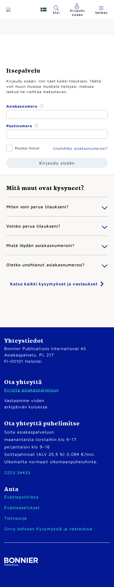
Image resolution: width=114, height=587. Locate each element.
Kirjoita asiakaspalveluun (31, 389)
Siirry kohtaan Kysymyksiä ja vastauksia (48, 528)
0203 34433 (17, 472)
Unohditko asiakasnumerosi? (80, 148)
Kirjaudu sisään (56, 163)
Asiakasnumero (22, 106)
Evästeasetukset (22, 507)
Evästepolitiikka (21, 497)
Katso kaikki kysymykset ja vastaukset (54, 283)
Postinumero (19, 125)
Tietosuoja (15, 518)
